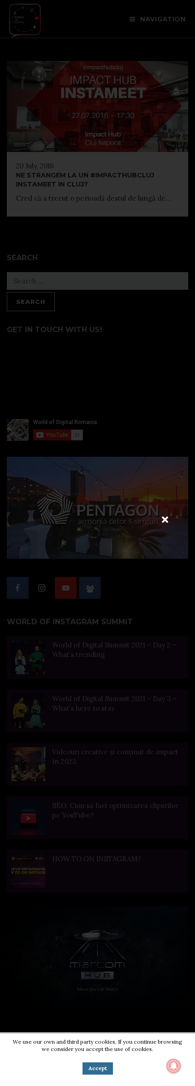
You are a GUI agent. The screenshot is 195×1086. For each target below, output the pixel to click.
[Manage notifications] (173, 1066)
